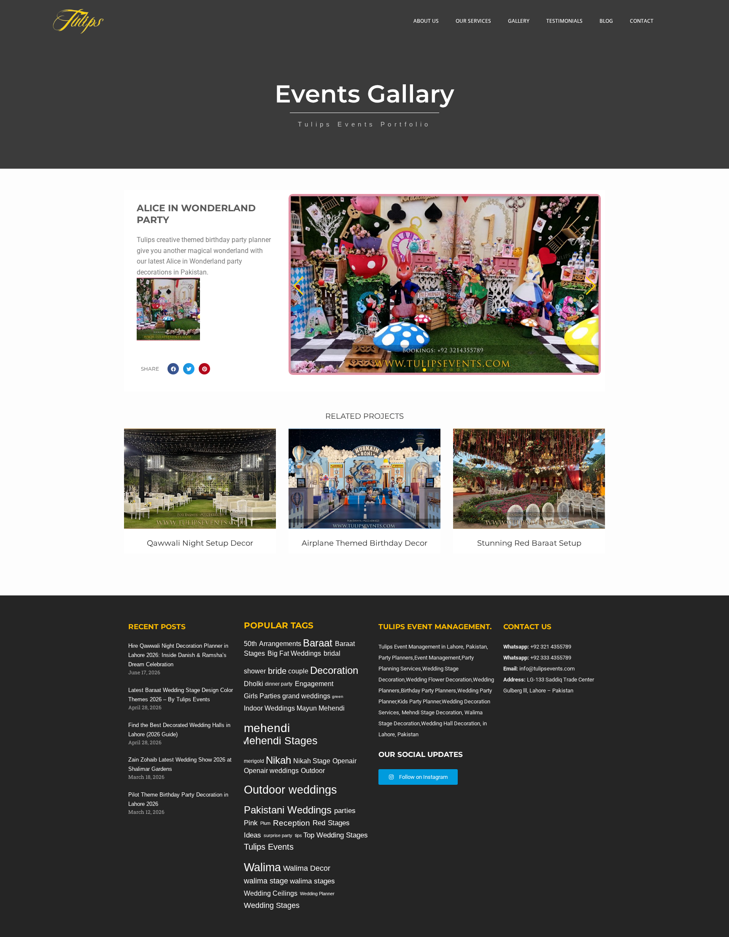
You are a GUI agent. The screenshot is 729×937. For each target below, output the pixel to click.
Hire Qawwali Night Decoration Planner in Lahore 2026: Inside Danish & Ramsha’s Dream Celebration (178, 655)
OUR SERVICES (473, 20)
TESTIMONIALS (564, 20)
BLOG (606, 20)
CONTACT (641, 20)
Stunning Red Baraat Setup (529, 543)
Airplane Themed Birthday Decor (364, 543)
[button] (173, 368)
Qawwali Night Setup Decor (200, 543)
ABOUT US (426, 20)
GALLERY (518, 20)
